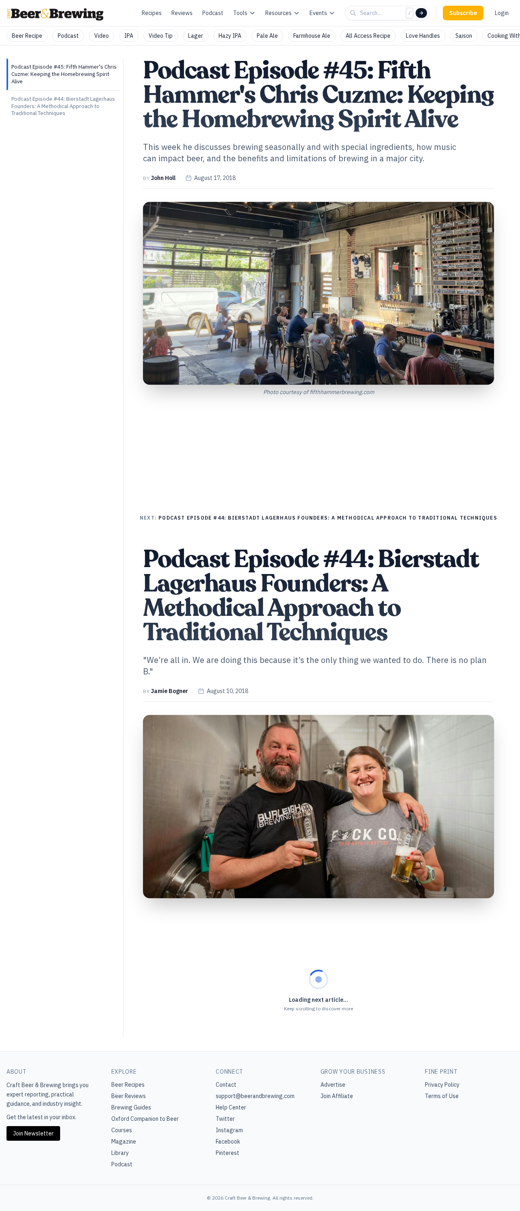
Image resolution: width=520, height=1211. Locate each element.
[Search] (421, 13)
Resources (278, 13)
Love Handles (423, 35)
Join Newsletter (33, 1133)
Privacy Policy (442, 1084)
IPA (128, 35)
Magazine (123, 1141)
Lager (195, 35)
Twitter (225, 1118)
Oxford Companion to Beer (145, 1118)
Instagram (229, 1130)
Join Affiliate (337, 1096)
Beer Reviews (128, 1096)
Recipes (152, 13)
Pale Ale (267, 35)
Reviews (182, 13)
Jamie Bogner (169, 691)
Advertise (333, 1084)
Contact (226, 1084)
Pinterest (227, 1153)
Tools (240, 13)
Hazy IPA (230, 35)
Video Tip (161, 35)
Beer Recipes (128, 1084)
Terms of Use (442, 1096)
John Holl (163, 178)
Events (318, 13)
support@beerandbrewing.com (255, 1096)
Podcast (212, 13)
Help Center (231, 1107)
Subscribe (463, 13)
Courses (121, 1130)
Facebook (228, 1141)
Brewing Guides (131, 1107)
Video (101, 35)
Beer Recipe (27, 35)
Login (502, 13)
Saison (463, 35)
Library (120, 1153)
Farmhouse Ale (311, 35)
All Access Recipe (368, 35)
